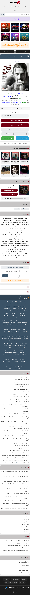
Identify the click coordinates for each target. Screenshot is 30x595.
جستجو (2, 14)
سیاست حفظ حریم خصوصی (11, 582)
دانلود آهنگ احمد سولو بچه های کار (20, 543)
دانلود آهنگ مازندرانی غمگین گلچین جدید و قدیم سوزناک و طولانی (15, 439)
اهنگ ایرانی (17, 208)
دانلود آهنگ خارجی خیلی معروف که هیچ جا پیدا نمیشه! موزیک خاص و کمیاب (14, 405)
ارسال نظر (5, 275)
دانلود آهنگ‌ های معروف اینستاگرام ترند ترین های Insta (16, 426)
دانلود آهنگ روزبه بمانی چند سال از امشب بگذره (18, 545)
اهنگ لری (26, 529)
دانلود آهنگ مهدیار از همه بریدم (21, 428)
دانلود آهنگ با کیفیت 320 (14, 120)
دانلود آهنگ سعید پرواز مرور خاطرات (20, 396)
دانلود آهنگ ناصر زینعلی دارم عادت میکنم (19, 399)
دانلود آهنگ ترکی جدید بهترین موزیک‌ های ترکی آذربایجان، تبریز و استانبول (14, 432)
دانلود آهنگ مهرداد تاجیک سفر (21, 377)
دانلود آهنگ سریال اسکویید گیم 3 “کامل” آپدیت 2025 (16, 540)
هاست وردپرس (25, 568)
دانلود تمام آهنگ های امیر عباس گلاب (14, 129)
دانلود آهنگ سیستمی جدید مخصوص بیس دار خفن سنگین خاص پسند (15, 410)
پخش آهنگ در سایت (23, 570)
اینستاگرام (24, 579)
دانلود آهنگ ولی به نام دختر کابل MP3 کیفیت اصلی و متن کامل (14, 455)
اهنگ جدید (24, 7)
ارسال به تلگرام (21, 138)
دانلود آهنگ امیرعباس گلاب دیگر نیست (19, 394)
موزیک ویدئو (10, 7)
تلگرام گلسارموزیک (15, 579)
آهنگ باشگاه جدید (24, 517)
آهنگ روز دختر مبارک (23, 522)
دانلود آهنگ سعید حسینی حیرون (21, 382)
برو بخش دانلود (6, 52)
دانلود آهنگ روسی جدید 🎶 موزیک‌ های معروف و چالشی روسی (14, 462)
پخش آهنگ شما (14, 19)
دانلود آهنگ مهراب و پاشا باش (21, 384)
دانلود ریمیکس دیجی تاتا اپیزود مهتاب (19, 453)
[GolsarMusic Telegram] (16, 592)
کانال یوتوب (6, 579)
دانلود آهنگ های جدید (21, 287)
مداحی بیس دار (24, 519)
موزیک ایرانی (17, 134)
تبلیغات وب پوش (24, 572)
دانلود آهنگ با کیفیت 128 (14, 125)
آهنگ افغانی (25, 531)
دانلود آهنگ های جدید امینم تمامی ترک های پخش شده (16, 457)
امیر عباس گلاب (25, 208)
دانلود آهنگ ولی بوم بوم (23, 448)
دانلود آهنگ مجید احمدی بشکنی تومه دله (19, 450)
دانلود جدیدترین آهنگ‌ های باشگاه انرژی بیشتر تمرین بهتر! (15, 413)
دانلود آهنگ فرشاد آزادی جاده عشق (20, 548)
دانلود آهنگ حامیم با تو (23, 391)
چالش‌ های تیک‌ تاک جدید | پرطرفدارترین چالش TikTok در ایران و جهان (14, 422)
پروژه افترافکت (25, 565)
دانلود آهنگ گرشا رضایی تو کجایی (21, 445)
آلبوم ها (17, 7)
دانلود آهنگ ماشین (21, 292)
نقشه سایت (22, 582)
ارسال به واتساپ (7, 138)
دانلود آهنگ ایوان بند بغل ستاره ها (21, 379)
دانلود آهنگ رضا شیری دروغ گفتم (21, 401)
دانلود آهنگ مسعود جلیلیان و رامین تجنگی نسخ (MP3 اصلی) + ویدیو (15, 551)
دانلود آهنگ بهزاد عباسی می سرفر (21, 389)
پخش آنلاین (22, 52)
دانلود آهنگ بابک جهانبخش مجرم (21, 443)
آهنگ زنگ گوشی (24, 524)
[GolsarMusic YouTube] (13, 592)
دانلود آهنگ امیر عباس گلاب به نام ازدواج (16, 57)
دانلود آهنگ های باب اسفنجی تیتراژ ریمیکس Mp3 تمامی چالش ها (14, 417)
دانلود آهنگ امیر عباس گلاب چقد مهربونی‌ (9, 186)
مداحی (4, 7)
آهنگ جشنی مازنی (24, 527)
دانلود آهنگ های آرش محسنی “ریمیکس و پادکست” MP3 (16, 435)
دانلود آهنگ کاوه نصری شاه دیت (21, 387)
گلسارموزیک (15, 2)
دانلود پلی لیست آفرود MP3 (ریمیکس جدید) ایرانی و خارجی (15, 460)
